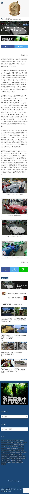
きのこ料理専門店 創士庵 (7, 440)
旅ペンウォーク (5, 452)
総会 (3, 460)
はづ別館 (16, 440)
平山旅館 (21, 448)
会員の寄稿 (5, 278)
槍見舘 (20, 456)
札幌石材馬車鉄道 (13, 456)
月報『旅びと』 (14, 454)
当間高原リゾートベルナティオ (8, 450)
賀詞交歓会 (18, 460)
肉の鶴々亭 (7, 460)
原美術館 (21, 446)
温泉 (24, 456)
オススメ (3, 442)
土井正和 (3, 448)
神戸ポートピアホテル (15, 458)
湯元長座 (3, 458)
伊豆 (8, 446)
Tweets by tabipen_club (14, 481)
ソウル (24, 442)
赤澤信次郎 (4, 462)
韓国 (22, 462)
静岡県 (17, 462)
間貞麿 (13, 462)
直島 (8, 458)
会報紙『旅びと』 (14, 446)
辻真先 (9, 462)
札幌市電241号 (5, 456)
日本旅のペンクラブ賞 (21, 452)
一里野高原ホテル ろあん (7, 444)
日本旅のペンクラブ (16, 489)
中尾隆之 (16, 444)
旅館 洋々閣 (12, 452)
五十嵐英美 (21, 444)
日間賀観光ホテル (5, 454)
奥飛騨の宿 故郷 (14, 448)
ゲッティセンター (11, 442)
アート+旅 (21, 440)
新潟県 (18, 450)
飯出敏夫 (3, 464)
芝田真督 (13, 460)
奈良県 (8, 448)
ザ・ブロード (19, 442)
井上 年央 (4, 446)
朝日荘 (20, 454)
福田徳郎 (23, 458)
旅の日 (22, 450)
